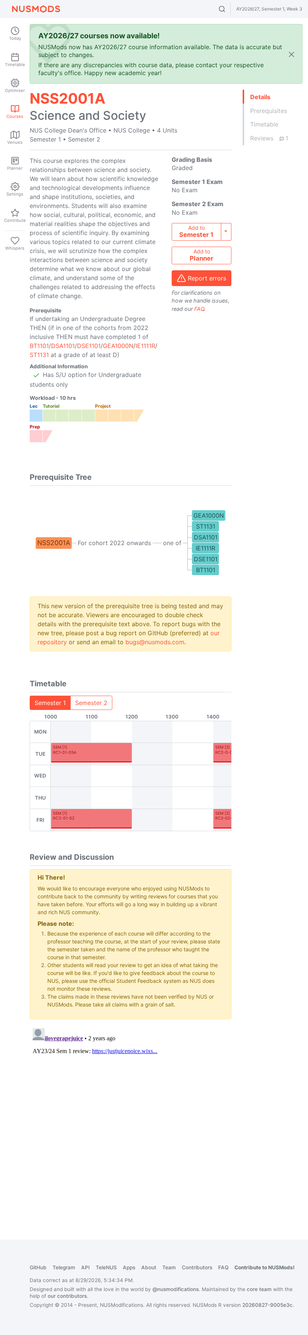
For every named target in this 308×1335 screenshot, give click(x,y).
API (85, 1267)
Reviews (269, 138)
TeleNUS (106, 1267)
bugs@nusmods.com (154, 642)
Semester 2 (91, 703)
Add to (196, 232)
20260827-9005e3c (267, 1305)
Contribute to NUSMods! (264, 1267)
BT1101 (39, 346)
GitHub (38, 1267)
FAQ (199, 309)
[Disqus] (130, 1119)
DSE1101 (89, 346)
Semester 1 (50, 703)
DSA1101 (63, 346)
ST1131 (39, 355)
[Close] (291, 54)
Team (169, 1267)
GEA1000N (118, 346)
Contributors (197, 1267)
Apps (129, 1267)
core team (259, 1289)
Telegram (64, 1267)
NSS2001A (53, 543)
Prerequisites (268, 111)
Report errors (207, 278)
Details (260, 97)
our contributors (67, 1296)
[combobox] (229, 9)
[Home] (36, 9)
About (148, 1267)
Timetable (264, 124)
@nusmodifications (175, 1289)
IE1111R (145, 346)
